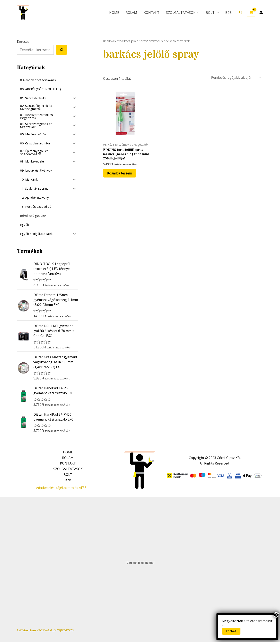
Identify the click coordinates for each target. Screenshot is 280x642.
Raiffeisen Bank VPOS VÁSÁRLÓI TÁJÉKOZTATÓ (45, 630)
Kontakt (231, 631)
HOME (114, 12)
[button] (241, 12)
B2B (228, 12)
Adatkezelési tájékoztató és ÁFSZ (61, 487)
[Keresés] (61, 50)
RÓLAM (131, 12)
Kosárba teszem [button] (119, 173)
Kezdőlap (109, 41)
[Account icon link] (261, 12)
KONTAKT (151, 12)
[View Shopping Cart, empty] (251, 12)
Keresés (23, 41)
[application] (197, 12)
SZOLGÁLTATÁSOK (180, 12)
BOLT (210, 12)
